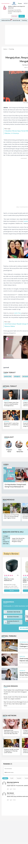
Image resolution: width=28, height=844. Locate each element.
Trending (24, 20)
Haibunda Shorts (6, 20)
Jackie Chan (17, 313)
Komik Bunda (16, 20)
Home (5, 49)
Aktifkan (22, 16)
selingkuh (17, 376)
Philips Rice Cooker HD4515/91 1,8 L (9, 579)
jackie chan (7, 376)
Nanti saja (14, 16)
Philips (6, 577)
